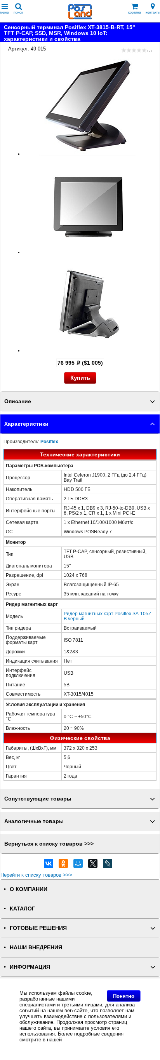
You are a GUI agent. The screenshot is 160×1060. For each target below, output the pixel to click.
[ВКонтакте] (48, 865)
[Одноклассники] (63, 865)
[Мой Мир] (78, 865)
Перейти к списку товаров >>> (36, 875)
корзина (134, 12)
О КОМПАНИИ (28, 889)
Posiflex (49, 441)
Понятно (123, 996)
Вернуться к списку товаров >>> (49, 844)
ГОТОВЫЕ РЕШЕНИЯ (38, 928)
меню (4, 12)
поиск (18, 12)
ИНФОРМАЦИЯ (30, 967)
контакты (153, 12)
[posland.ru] (80, 18)
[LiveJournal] (107, 865)
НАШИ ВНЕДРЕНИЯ (36, 947)
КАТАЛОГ (22, 909)
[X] (92, 865)
